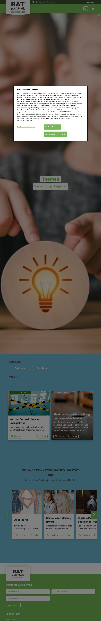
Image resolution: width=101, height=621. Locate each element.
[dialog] (50, 113)
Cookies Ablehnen (52, 127)
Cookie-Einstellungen (26, 127)
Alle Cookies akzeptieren (55, 134)
